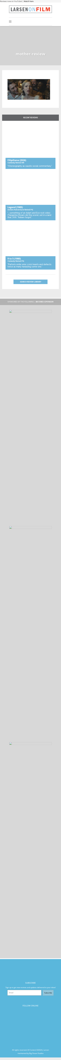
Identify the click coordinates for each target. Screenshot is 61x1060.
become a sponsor (44, 302)
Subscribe (48, 993)
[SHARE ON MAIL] (24, 77)
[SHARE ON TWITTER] (10, 77)
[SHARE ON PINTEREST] (19, 77)
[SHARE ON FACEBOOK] (15, 77)
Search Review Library (30, 282)
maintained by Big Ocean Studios (31, 1053)
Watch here (28, 1)
